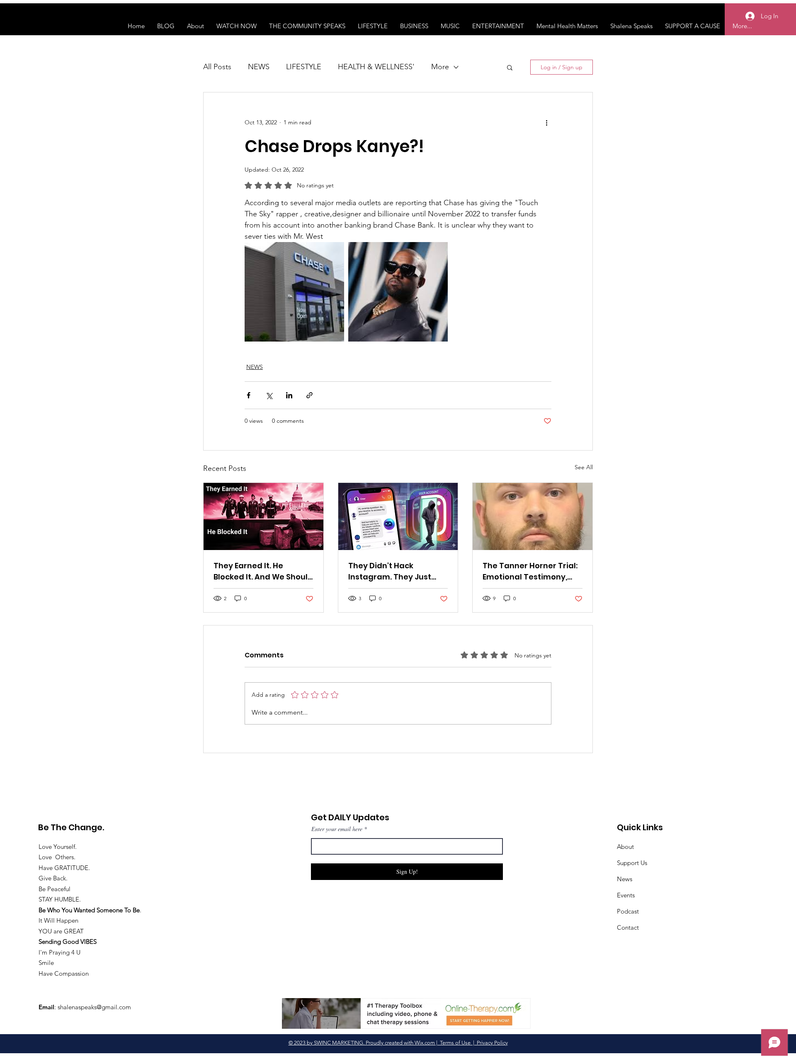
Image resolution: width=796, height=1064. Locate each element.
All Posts (217, 66)
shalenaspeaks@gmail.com (94, 1007)
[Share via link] (309, 395)
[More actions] (546, 122)
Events (626, 895)
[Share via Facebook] (248, 395)
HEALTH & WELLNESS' (376, 66)
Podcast (628, 911)
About (625, 847)
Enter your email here (336, 829)
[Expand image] (294, 292)
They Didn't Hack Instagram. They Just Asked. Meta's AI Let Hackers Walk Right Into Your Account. (394, 571)
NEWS (258, 66)
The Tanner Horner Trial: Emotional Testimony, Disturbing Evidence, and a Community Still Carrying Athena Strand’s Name (531, 571)
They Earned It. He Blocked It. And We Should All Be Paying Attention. (263, 571)
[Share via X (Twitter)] (269, 395)
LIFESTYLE (303, 66)
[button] (510, 67)
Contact (628, 927)
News (624, 879)
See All (584, 467)
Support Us (632, 863)
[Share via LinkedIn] (289, 395)
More (440, 66)
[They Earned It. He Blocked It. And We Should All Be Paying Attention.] (263, 516)
